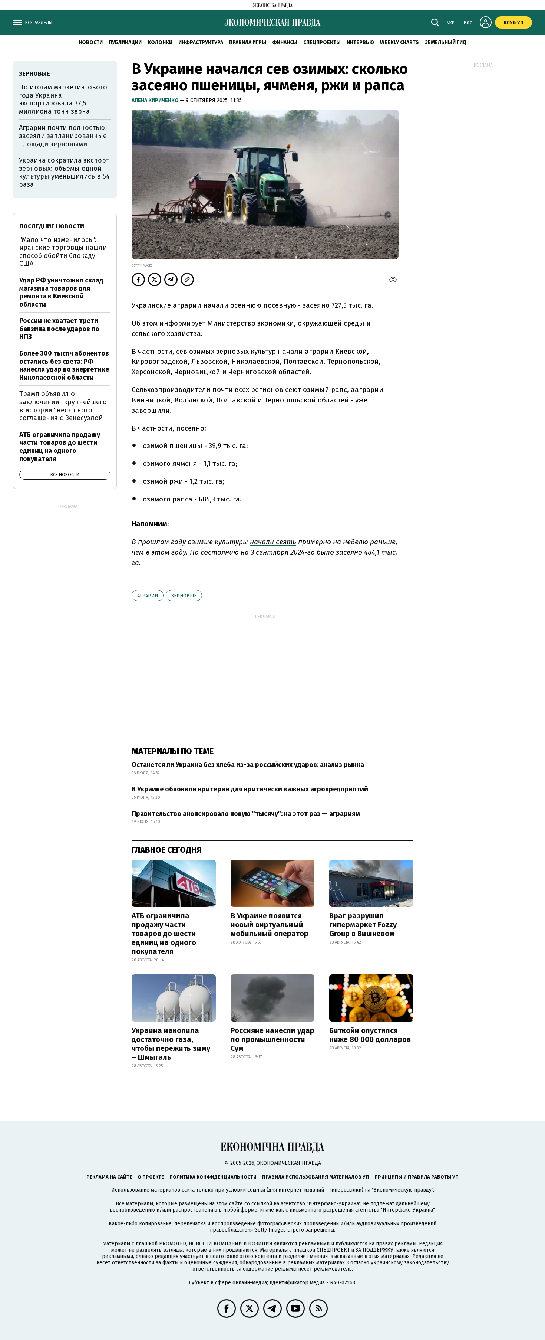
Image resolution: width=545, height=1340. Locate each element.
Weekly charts (399, 42)
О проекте (151, 1177)
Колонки (160, 42)
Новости (91, 42)
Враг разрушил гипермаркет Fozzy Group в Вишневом (363, 924)
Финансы (284, 42)
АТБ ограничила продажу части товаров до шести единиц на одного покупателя (164, 933)
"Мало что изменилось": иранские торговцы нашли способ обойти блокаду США (63, 252)
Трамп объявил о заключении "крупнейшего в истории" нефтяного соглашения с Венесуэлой (63, 406)
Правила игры (247, 42)
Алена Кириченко (156, 100)
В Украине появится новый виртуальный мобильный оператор (269, 924)
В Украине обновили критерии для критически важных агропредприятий (250, 789)
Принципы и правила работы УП (416, 1177)
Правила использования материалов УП (315, 1177)
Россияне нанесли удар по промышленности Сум (272, 1039)
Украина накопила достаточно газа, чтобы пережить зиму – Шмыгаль (171, 1044)
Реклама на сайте (109, 1177)
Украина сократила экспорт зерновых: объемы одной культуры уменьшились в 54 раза (64, 172)
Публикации (125, 42)
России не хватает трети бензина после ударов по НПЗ (59, 329)
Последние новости (51, 226)
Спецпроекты (322, 42)
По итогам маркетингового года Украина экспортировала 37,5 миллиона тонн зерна (63, 99)
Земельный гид (445, 42)
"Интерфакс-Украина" (333, 1203)
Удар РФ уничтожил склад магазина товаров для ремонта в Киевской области (61, 292)
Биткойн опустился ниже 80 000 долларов (370, 1035)
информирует (182, 323)
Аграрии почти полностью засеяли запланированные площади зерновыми (63, 136)
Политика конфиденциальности (213, 1177)
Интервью (360, 42)
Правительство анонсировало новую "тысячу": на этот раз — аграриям (246, 814)
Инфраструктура (200, 42)
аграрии (147, 595)
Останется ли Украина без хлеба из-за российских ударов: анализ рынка (248, 765)
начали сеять (273, 541)
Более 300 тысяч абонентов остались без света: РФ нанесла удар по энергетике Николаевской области (64, 365)
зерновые (183, 595)
